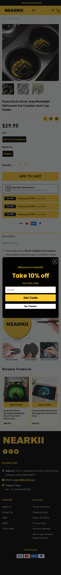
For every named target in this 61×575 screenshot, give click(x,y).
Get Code (30, 298)
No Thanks (30, 306)
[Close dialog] (55, 261)
